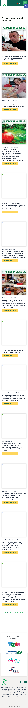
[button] (26, 6)
